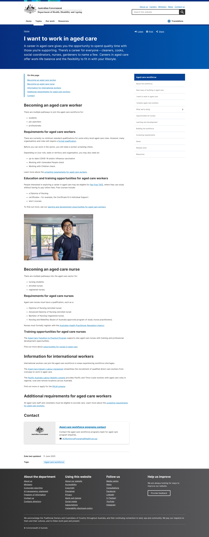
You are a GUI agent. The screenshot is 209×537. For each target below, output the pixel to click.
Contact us (180, 7)
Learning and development (146, 122)
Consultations (112, 488)
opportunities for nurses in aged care (60, 346)
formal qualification (67, 141)
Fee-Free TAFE (96, 184)
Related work (141, 148)
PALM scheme (58, 386)
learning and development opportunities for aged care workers (77, 207)
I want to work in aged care (147, 96)
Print (151, 31)
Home (29, 21)
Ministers (162, 7)
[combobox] (155, 12)
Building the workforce (145, 129)
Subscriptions (71, 505)
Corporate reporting (33, 488)
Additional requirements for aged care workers (48, 91)
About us (144, 7)
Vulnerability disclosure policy (79, 508)
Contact (31, 95)
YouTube (110, 501)
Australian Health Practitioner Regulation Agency (82, 325)
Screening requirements (145, 135)
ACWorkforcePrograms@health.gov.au (79, 438)
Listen (140, 31)
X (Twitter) (111, 498)
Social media (71, 501)
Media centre (112, 481)
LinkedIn (110, 494)
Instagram (111, 505)
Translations (177, 21)
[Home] (53, 9)
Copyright (69, 488)
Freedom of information (35, 494)
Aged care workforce (54, 462)
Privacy (68, 494)
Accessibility (71, 484)
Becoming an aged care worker (41, 80)
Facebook (111, 491)
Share (161, 31)
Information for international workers (44, 88)
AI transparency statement (36, 491)
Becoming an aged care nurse (41, 84)
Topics (38, 21)
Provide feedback (159, 493)
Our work (50, 21)
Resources (63, 21)
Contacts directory (32, 501)
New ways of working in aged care (150, 90)
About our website (73, 481)
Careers (153, 7)
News (170, 7)
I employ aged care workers (147, 103)
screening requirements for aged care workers (65, 172)
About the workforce (144, 84)
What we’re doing (143, 109)
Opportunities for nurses (145, 116)
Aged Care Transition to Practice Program (47, 338)
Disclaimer (70, 491)
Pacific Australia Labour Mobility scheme (46, 377)
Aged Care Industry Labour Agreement (45, 369)
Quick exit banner (73, 498)
